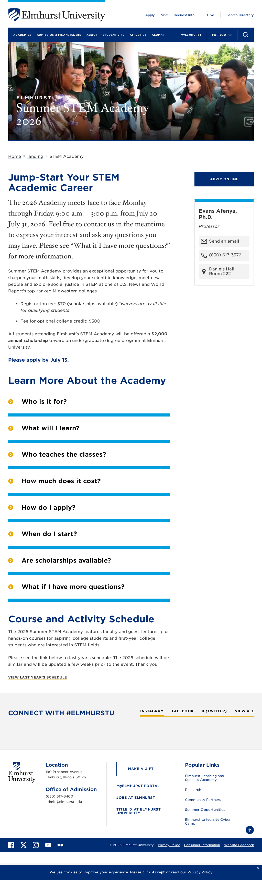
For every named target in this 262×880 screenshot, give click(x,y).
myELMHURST (191, 34)
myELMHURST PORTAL (138, 786)
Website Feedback (239, 845)
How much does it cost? (61, 481)
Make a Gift (141, 769)
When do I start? (49, 534)
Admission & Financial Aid (59, 34)
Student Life (114, 34)
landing (35, 156)
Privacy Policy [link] (200, 872)
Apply (150, 15)
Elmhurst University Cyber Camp (208, 821)
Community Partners (203, 800)
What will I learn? (50, 428)
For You (219, 34)
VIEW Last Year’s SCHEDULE (37, 677)
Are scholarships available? (66, 560)
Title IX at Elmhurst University (138, 811)
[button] (257, 868)
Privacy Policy (169, 845)
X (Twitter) (214, 711)
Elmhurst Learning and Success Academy (204, 778)
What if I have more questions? (73, 586)
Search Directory (240, 15)
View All (244, 711)
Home (14, 156)
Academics (22, 34)
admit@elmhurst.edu (64, 802)
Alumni (158, 34)
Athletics (138, 34)
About (91, 34)
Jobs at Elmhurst (135, 798)
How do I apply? (48, 507)
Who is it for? (44, 401)
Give (210, 15)
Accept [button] (158, 872)
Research (193, 790)
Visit (164, 15)
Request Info (184, 15)
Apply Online (224, 179)
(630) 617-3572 (225, 255)
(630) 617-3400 (59, 796)
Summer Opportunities (205, 810)
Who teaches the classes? (63, 454)
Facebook (183, 711)
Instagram (152, 711)
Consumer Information (202, 845)
